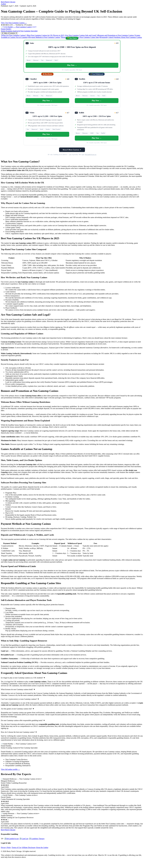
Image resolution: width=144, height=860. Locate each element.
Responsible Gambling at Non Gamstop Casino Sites (80, 37)
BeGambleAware (11, 839)
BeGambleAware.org (90, 154)
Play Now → (72, 65)
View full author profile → (10, 769)
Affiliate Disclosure (28, 847)
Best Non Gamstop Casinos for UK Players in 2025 (45, 35)
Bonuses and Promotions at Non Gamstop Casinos (115, 35)
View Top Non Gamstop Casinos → (14, 23)
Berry (8, 2)
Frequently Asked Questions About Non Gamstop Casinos (120, 37)
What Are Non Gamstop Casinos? (13, 35)
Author (3, 4)
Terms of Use (16, 847)
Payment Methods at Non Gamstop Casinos (44, 37)
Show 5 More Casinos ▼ (72, 150)
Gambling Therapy (37, 839)
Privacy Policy (6, 847)
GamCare (23, 839)
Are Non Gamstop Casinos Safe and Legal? (81, 35)
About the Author (42, 847)
